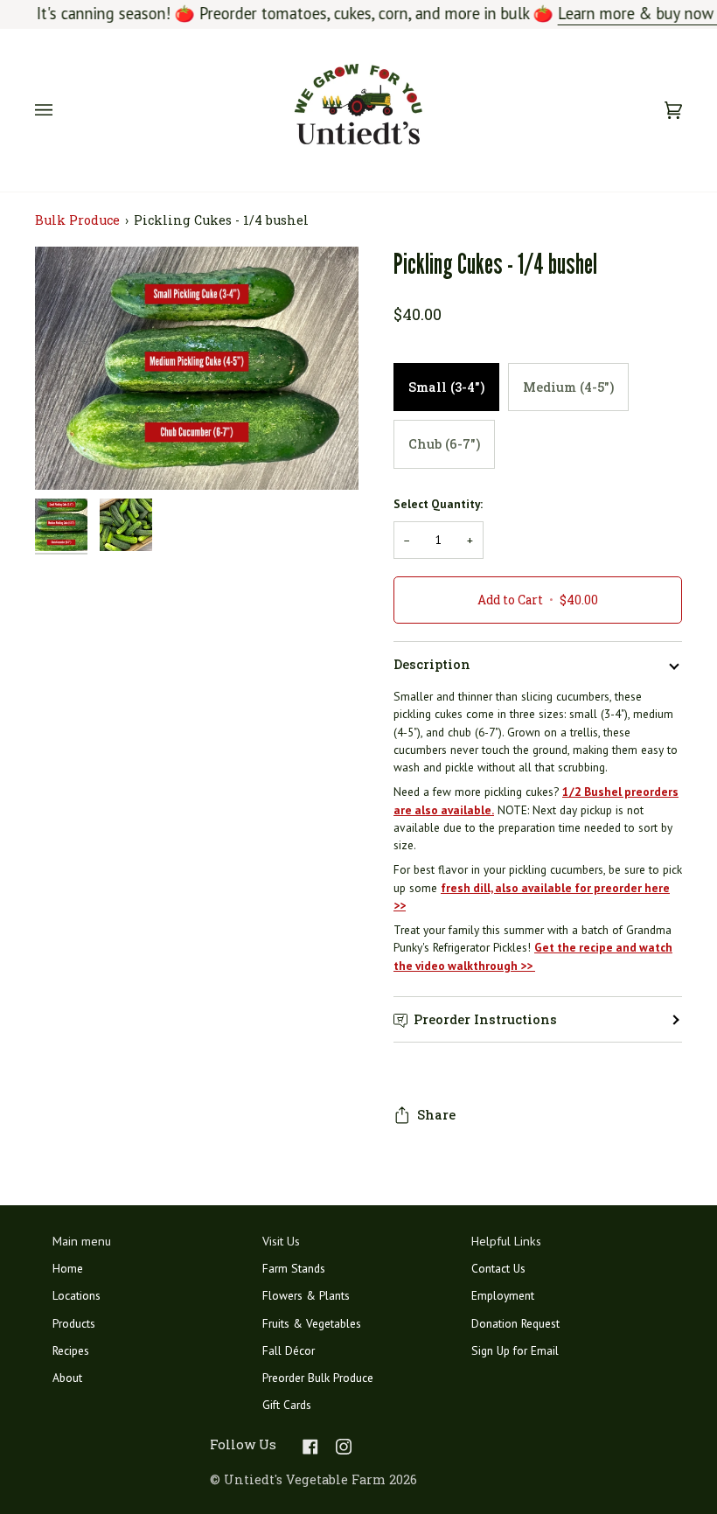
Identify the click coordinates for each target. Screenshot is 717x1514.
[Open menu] (61, 110)
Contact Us (498, 1268)
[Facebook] (310, 1447)
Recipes (70, 1350)
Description (431, 664)
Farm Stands (293, 1268)
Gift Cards (286, 1405)
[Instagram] (344, 1447)
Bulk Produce (77, 220)
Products (73, 1323)
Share (436, 1114)
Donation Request (515, 1323)
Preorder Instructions (485, 1019)
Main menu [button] (81, 1240)
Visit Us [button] (281, 1240)
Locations (76, 1295)
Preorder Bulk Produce (317, 1377)
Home (67, 1268)
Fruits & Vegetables (311, 1323)
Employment (502, 1295)
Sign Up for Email (515, 1350)
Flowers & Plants (306, 1295)
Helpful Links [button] (506, 1240)
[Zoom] (67, 457)
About (67, 1377)
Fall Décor (288, 1350)
